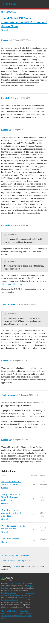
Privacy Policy (24, 560)
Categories (13, 555)
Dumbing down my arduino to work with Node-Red (11, 513)
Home (4, 555)
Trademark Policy (7, 616)
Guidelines (25, 555)
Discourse (16, 566)
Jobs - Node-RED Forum (11, 284)
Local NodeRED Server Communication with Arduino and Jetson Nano (24, 22)
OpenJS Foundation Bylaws (22, 613)
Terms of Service (8, 560)
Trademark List (14, 595)
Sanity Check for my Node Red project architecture (11, 497)
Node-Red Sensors (10, 538)
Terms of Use (24, 611)
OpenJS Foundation (16, 583)
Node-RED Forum (9, 12)
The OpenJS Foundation (9, 611)
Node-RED (9, 3)
